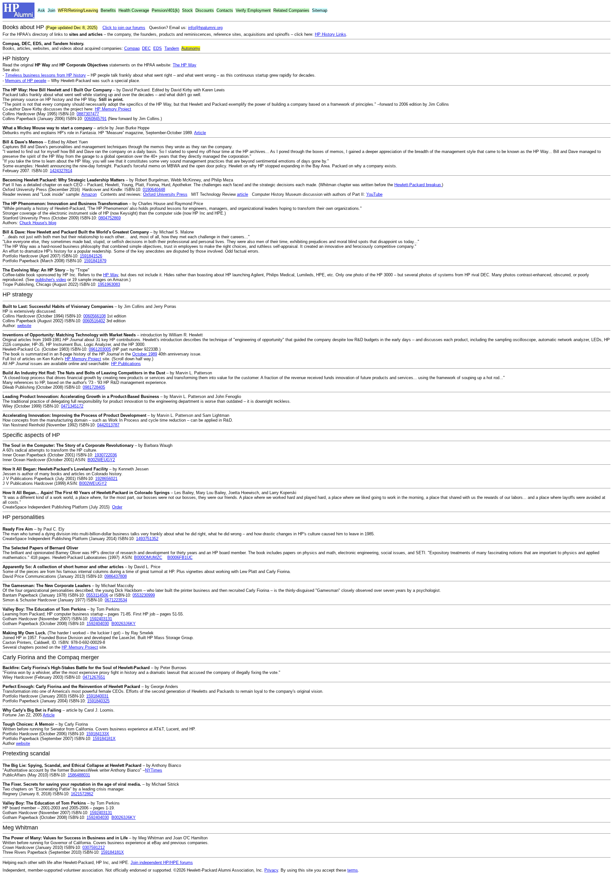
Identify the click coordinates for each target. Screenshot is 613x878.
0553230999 (143, 595)
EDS (157, 48)
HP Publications (126, 363)
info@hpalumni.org (205, 27)
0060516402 (94, 320)
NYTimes (153, 770)
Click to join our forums (123, 27)
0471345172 (72, 406)
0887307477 (88, 113)
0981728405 (94, 387)
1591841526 (91, 256)
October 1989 (144, 354)
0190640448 (154, 189)
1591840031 (97, 696)
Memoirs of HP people (25, 80)
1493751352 (147, 538)
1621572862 (82, 793)
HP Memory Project (113, 109)
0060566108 (94, 316)
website (24, 325)
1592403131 (101, 618)
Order (117, 507)
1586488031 (79, 775)
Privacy (271, 870)
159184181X (104, 738)
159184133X (97, 733)
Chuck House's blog (37, 222)
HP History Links (330, 34)
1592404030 (98, 623)
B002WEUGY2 (101, 459)
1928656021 (106, 478)
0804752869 (109, 218)
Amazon (89, 194)
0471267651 (94, 677)
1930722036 (106, 455)
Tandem (171, 48)
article (242, 194)
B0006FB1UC (180, 557)
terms (352, 870)
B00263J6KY (123, 623)
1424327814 (61, 170)
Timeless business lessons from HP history (45, 75)
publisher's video (50, 279)
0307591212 (93, 847)
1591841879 (95, 260)
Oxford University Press (165, 194)
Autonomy (190, 48)
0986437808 (115, 576)
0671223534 (116, 600)
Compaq (132, 48)
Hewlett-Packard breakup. (418, 184)
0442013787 (108, 425)
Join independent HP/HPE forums (162, 862)
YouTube (374, 194)
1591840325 (98, 701)
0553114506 (97, 595)
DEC (146, 48)
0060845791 (95, 118)
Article (200, 132)
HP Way (110, 274)
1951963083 (109, 284)
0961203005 (100, 349)
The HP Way (184, 65)
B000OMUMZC (148, 557)
